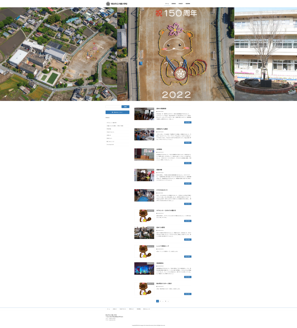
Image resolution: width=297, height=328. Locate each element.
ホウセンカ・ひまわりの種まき (166, 210)
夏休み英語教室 (161, 108)
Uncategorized (110, 144)
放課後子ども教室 (162, 129)
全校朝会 (159, 149)
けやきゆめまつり (162, 190)
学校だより (109, 138)
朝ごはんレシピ (110, 141)
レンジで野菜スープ (162, 246)
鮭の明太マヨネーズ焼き (164, 283)
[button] (117, 112)
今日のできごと (110, 132)
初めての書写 (160, 227)
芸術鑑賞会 (159, 263)
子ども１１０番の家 (111, 122)
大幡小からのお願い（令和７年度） (115, 125)
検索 (125, 106)
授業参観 (159, 170)
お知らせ (109, 135)
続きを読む (187, 122)
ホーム (108, 309)
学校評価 (109, 129)
